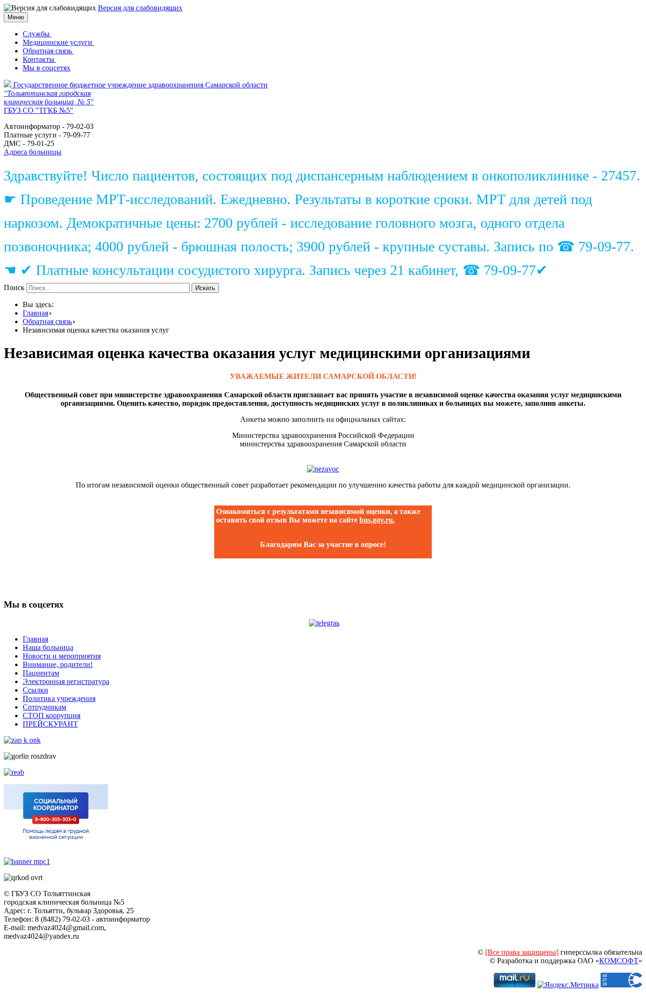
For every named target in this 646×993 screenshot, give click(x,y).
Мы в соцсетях (46, 68)
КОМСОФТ (618, 961)
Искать (205, 287)
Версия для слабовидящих (140, 8)
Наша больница (48, 647)
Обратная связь (48, 51)
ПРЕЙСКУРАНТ (50, 724)
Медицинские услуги (58, 42)
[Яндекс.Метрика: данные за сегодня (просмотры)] (568, 985)
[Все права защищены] (522, 952)
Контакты (39, 59)
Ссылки (35, 690)
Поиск (14, 287)
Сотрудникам (44, 707)
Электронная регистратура (66, 681)
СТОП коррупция (51, 715)
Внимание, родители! (58, 664)
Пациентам (41, 673)
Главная (35, 313)
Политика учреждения (59, 698)
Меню (16, 17)
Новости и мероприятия (62, 656)
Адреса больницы (32, 152)
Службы (37, 34)
